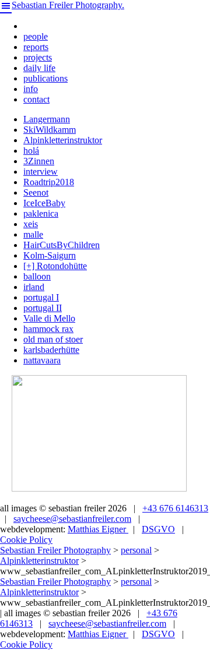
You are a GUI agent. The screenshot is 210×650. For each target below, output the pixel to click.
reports (35, 47)
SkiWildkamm (49, 130)
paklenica (40, 213)
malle (33, 234)
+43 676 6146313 (175, 508)
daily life (39, 68)
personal (136, 550)
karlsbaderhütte (51, 350)
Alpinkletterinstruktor (62, 140)
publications (45, 78)
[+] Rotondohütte (55, 266)
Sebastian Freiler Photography (55, 550)
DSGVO (158, 529)
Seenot (35, 192)
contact (36, 99)
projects (37, 57)
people (35, 36)
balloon (37, 276)
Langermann (46, 119)
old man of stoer (53, 339)
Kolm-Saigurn (49, 255)
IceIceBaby (44, 203)
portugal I (41, 297)
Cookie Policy (26, 540)
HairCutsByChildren (61, 245)
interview (40, 171)
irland (33, 287)
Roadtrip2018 (48, 182)
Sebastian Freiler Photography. (68, 5)
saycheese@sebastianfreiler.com (72, 519)
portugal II (42, 308)
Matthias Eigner (98, 529)
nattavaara (42, 360)
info (30, 89)
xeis (30, 224)
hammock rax (48, 329)
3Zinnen (38, 161)
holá (31, 151)
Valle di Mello (49, 318)
